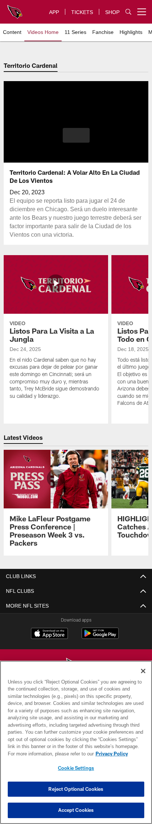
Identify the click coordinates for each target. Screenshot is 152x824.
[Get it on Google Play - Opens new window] (100, 637)
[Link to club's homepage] (15, 9)
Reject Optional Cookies (75, 789)
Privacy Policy (48, 754)
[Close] (143, 671)
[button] (76, 139)
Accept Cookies (76, 810)
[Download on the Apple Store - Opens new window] (49, 634)
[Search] (128, 12)
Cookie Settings (76, 768)
